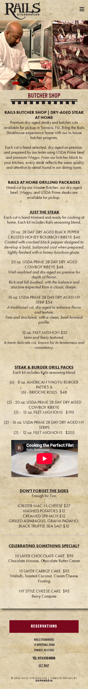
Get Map (44, 666)
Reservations (44, 626)
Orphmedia (44, 680)
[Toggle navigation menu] (82, 9)
